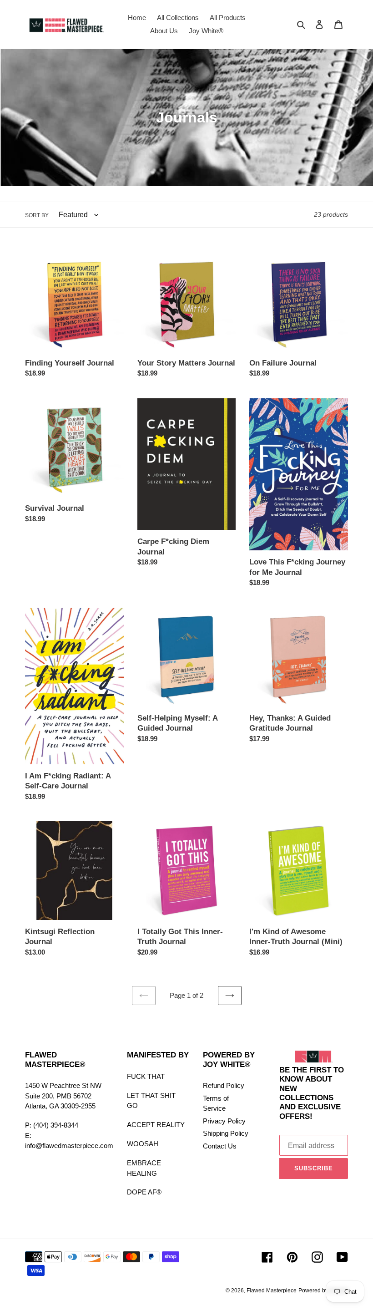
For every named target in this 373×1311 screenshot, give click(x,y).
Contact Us (220, 1146)
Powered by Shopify (323, 1290)
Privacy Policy (224, 1121)
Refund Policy (223, 1085)
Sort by (37, 215)
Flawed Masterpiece (272, 1290)
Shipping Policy (225, 1133)
